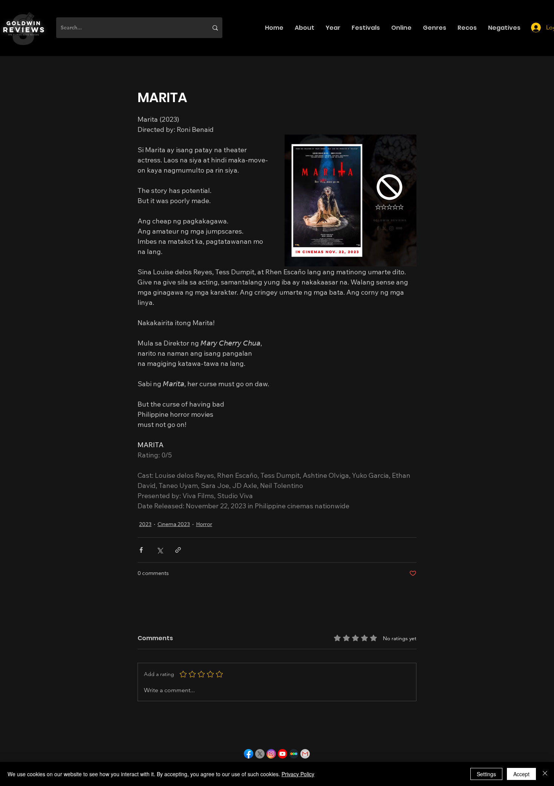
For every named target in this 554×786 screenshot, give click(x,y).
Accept (521, 774)
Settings (486, 774)
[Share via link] (178, 550)
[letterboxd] (293, 753)
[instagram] (271, 753)
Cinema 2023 (174, 524)
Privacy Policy (298, 774)
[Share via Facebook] (141, 550)
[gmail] (305, 753)
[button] (304, 27)
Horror (204, 524)
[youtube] (282, 753)
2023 (145, 524)
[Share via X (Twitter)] (159, 550)
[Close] (544, 774)
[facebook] (248, 753)
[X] (260, 753)
